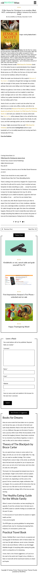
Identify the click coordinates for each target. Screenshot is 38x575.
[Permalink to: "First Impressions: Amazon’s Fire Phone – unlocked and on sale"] (19, 280)
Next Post (31, 229)
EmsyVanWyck (12, 16)
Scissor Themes (28, 570)
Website (5, 383)
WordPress (22, 571)
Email (5, 376)
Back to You (7, 116)
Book (19, 7)
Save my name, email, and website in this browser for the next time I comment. (18, 395)
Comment (6, 348)
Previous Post (8, 229)
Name (5, 369)
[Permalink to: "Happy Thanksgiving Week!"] (19, 312)
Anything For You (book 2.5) (14, 111)
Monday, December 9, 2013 (25, 16)
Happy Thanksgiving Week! (19, 327)
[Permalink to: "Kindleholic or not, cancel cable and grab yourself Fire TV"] (19, 248)
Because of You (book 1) (18, 108)
